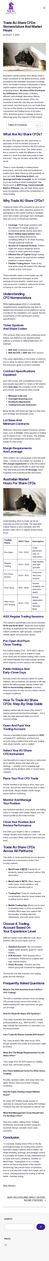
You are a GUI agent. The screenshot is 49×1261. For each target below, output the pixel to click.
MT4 (24, 869)
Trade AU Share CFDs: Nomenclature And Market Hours (22, 26)
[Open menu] (44, 7)
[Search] (40, 1227)
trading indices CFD (17, 304)
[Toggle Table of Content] (37, 125)
